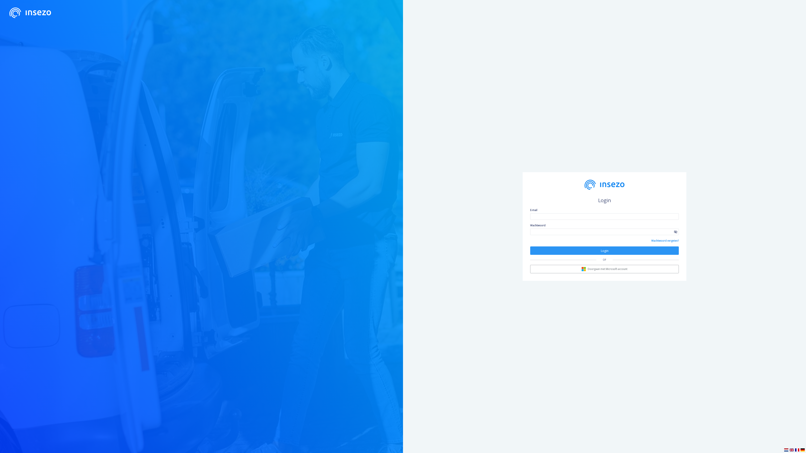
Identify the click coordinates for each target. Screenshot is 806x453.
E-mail (533, 210)
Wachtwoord (538, 225)
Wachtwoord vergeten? (665, 240)
